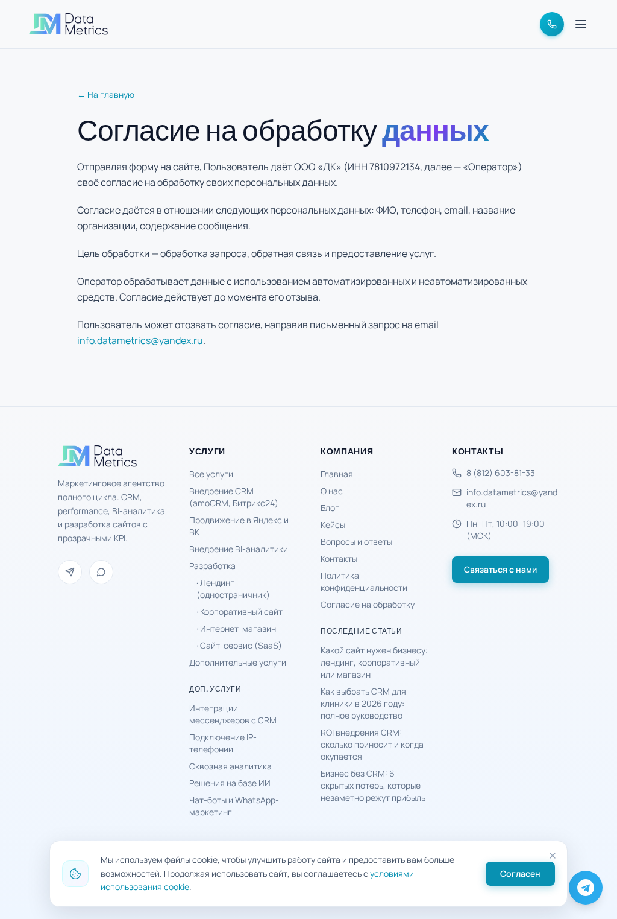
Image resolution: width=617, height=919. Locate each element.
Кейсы (333, 524)
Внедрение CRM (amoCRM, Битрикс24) (233, 497)
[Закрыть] (552, 855)
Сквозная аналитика (230, 766)
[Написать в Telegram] (586, 888)
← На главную (105, 94)
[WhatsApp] (101, 572)
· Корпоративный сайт (239, 611)
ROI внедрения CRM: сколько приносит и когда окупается (372, 744)
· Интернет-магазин (236, 628)
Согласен (520, 873)
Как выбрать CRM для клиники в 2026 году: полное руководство (363, 703)
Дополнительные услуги (237, 662)
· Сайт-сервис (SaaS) (239, 645)
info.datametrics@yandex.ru (140, 340)
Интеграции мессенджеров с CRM (233, 714)
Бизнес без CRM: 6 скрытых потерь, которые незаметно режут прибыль (373, 785)
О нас (332, 491)
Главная (337, 474)
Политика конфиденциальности (364, 581)
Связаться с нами (500, 569)
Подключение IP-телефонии (223, 743)
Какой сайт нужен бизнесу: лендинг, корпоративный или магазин (374, 662)
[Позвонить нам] (552, 24)
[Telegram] (70, 572)
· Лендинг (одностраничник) (233, 588)
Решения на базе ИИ (230, 783)
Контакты (339, 558)
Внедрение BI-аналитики (238, 549)
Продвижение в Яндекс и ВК (239, 526)
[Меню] (581, 24)
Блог (330, 508)
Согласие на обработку (368, 604)
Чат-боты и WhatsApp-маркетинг (234, 806)
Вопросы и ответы (356, 541)
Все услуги (211, 474)
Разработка (212, 565)
